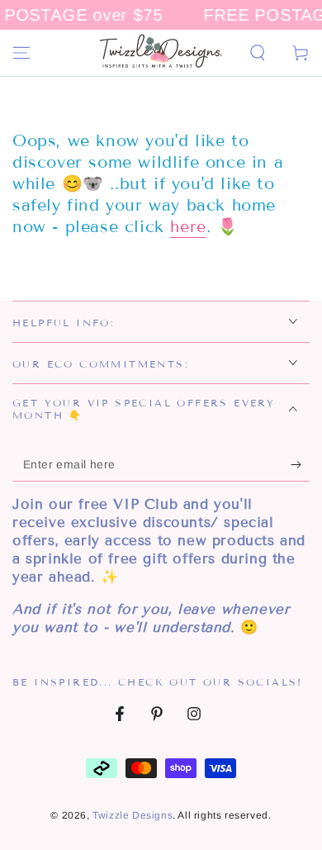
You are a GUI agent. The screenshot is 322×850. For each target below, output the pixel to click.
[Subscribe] (300, 465)
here (188, 226)
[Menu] (21, 53)
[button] (257, 53)
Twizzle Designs (132, 815)
